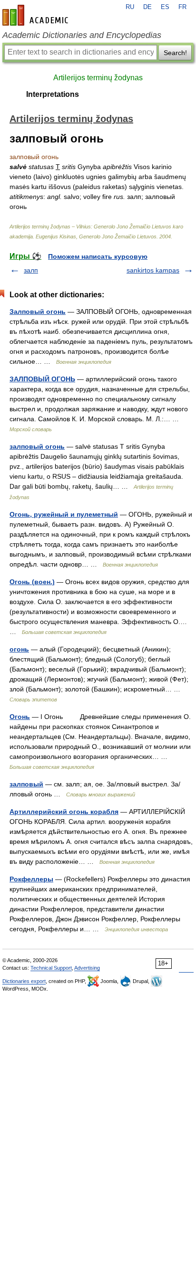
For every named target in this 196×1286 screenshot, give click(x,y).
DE (147, 7)
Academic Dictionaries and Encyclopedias (81, 35)
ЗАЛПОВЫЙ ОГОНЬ (42, 379)
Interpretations (52, 94)
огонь (19, 649)
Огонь (20, 716)
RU (130, 7)
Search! (175, 53)
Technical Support (51, 968)
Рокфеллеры (31, 879)
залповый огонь (37, 446)
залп (31, 270)
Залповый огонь (38, 311)
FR (182, 7)
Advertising (87, 968)
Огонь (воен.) (32, 582)
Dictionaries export (24, 981)
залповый (26, 784)
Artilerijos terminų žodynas (98, 78)
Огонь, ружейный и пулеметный (64, 514)
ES (165, 7)
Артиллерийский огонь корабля (64, 811)
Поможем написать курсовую (97, 256)
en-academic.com (36, 15)
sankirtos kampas (153, 270)
